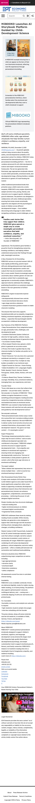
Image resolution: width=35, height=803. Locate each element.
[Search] (24, 16)
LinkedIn (4, 671)
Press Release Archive (20, 792)
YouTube (4, 679)
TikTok (3, 681)
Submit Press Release (10, 796)
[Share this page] (32, 16)
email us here (5, 667)
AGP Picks (4, 2)
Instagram (4, 674)
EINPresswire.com (8, 150)
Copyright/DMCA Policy (12, 800)
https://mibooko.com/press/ (10, 621)
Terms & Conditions (25, 796)
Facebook (4, 676)
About (9, 792)
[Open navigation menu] (3, 16)
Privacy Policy (26, 800)
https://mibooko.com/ (18, 656)
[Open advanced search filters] (28, 16)
